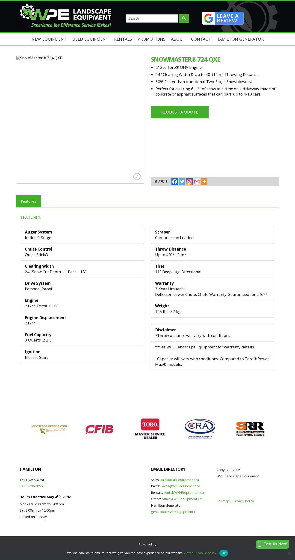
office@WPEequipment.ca (181, 499)
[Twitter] (182, 181)
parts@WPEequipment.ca (180, 486)
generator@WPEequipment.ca (174, 511)
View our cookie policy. (200, 553)
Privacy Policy (243, 501)
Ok (224, 553)
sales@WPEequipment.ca (179, 479)
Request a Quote (179, 112)
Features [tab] (28, 201)
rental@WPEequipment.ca (184, 492)
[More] (204, 181)
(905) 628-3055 (31, 486)
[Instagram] (189, 181)
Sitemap (223, 501)
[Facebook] (174, 181)
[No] (289, 553)
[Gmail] (197, 181)
